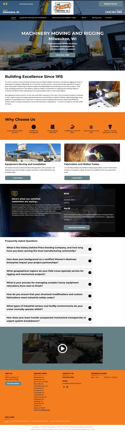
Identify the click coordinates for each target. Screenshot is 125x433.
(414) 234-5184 (113, 12)
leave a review (43, 213)
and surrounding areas (42, 410)
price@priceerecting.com (71, 383)
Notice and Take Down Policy (72, 427)
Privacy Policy (35, 427)
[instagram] (67, 387)
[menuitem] (13, 17)
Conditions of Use (60, 427)
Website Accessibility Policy (86, 427)
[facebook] (64, 387)
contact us (62, 102)
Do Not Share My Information (48, 427)
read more (110, 217)
